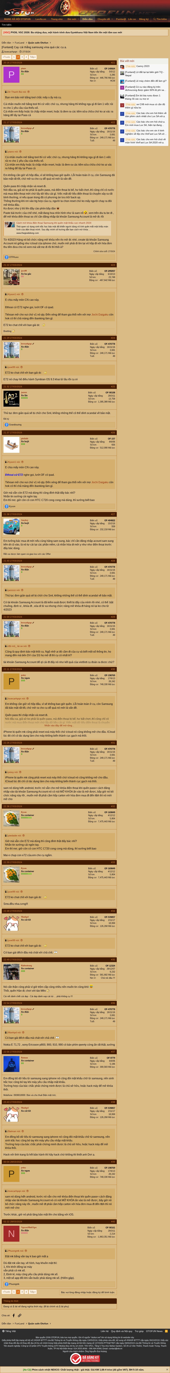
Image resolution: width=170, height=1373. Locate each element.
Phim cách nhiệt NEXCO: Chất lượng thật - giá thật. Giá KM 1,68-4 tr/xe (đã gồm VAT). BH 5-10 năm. (88, 1369)
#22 (113, 122)
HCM (112, 81)
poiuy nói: (13, 772)
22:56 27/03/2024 (12, 1051)
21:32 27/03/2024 (12, 386)
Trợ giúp (139, 1331)
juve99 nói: (14, 367)
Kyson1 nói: (14, 294)
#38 (113, 1102)
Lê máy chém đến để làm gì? (146, 81)
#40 (113, 1221)
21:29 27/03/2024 (12, 338)
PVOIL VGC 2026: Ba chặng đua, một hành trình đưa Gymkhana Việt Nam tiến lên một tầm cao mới (66, 32)
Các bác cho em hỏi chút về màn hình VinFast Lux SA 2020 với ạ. (145, 141)
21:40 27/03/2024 (12, 560)
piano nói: (13, 151)
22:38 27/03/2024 (12, 806)
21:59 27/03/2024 (12, 617)
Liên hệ (105, 1331)
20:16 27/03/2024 (12, 62)
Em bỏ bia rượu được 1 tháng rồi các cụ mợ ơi (142, 97)
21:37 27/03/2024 (12, 432)
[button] (78, 19)
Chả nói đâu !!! (108, 978)
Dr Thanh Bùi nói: (17, 91)
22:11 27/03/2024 (12, 669)
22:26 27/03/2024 (12, 742)
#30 (113, 669)
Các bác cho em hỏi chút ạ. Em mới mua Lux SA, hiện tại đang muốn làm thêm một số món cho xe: (145, 123)
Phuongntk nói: (16, 1250)
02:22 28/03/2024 (12, 1221)
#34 (113, 911)
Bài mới (72, 19)
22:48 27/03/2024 (12, 911)
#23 (113, 265)
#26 (113, 432)
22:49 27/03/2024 (12, 959)
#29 (113, 617)
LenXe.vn (41, 19)
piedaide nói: (15, 835)
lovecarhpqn (10, 51)
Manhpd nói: (14, 1032)
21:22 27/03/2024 (12, 265)
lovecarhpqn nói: (17, 698)
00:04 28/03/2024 (12, 1161)
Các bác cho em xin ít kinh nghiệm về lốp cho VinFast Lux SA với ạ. (145, 132)
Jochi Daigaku (99, 314)
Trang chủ (57, 19)
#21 (113, 62)
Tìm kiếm (6, 24)
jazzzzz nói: (14, 590)
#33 (113, 862)
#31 (113, 742)
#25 (113, 386)
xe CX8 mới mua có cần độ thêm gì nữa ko (145, 106)
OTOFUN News (154, 1331)
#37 (113, 1051)
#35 (113, 959)
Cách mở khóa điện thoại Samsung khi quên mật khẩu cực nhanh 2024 (53, 222)
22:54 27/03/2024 (12, 1003)
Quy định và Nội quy (121, 1331)
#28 (113, 560)
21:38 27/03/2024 (12, 514)
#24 (113, 338)
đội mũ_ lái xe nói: (17, 646)
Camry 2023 (137, 66)
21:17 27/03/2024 (12, 122)
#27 (113, 514)
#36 (113, 1003)
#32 (113, 806)
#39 (113, 1161)
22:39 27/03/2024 (12, 862)
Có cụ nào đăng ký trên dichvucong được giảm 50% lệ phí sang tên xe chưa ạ (146, 89)
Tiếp (32, 57)
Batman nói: (14, 1131)
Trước (7, 57)
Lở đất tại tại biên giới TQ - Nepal (144, 74)
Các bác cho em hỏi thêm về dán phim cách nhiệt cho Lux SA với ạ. (146, 115)
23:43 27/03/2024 (12, 1102)
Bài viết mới (127, 61)
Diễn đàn (88, 19)
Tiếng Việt (10, 1331)
